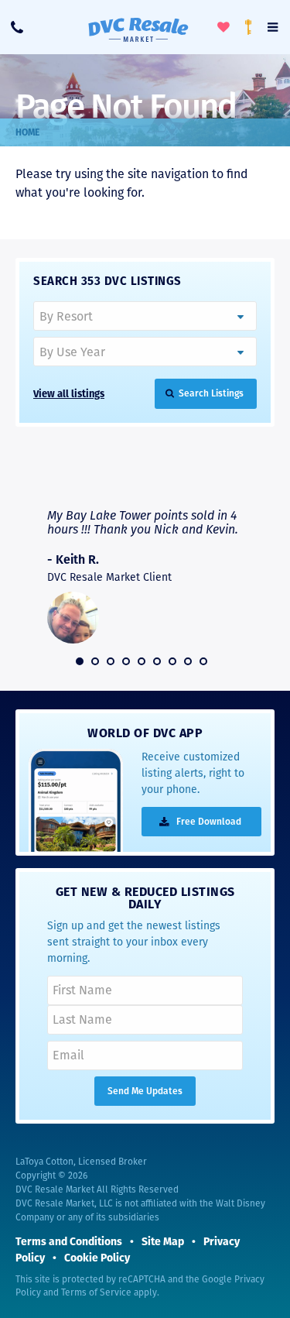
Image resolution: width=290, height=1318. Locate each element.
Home (27, 132)
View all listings (68, 394)
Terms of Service (96, 1292)
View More (207, 478)
